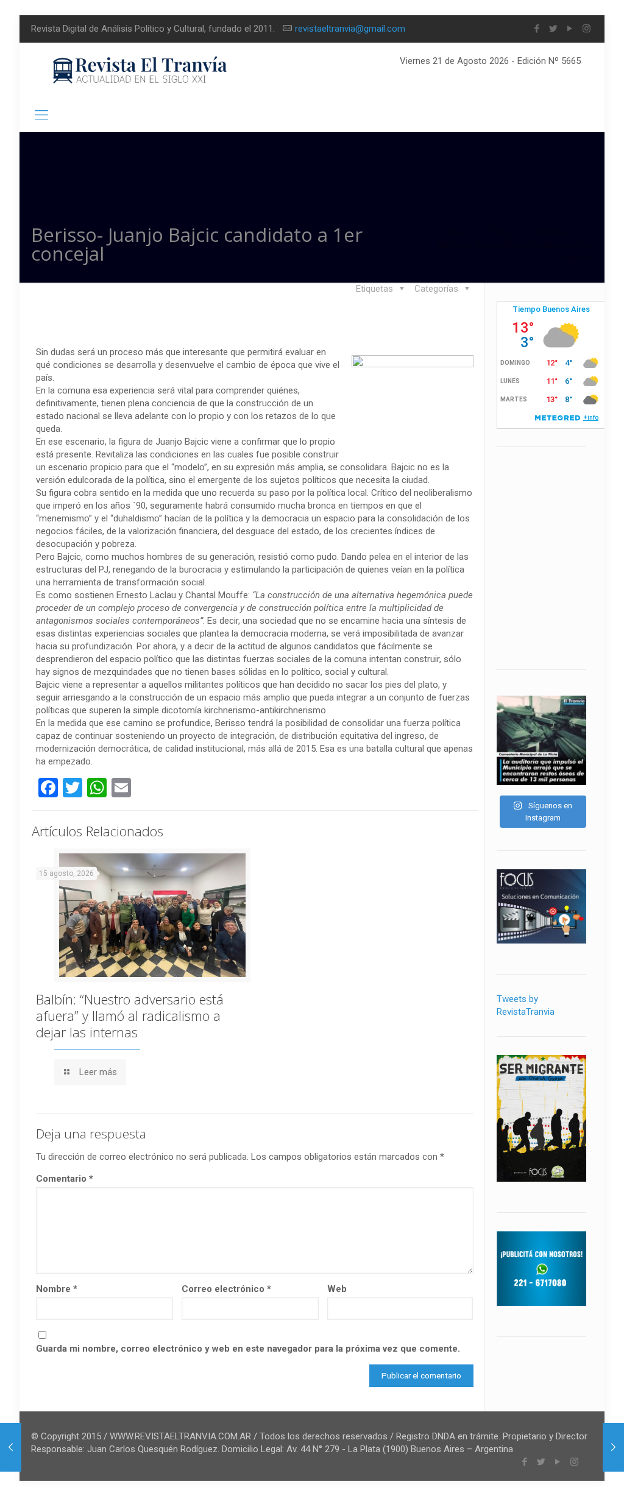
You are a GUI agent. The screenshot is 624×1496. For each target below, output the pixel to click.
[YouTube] (570, 28)
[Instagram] (586, 28)
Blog (500, 232)
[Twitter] (553, 28)
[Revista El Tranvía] (140, 70)
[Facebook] (537, 28)
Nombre (56, 1288)
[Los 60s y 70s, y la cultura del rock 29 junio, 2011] (613, 1447)
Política (551, 232)
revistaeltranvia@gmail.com (350, 28)
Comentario (64, 1178)
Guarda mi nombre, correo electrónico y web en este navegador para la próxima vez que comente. (248, 1348)
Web (337, 1288)
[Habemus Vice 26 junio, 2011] (10, 1447)
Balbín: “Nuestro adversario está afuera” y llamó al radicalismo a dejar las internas (130, 1015)
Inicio (453, 232)
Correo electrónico (226, 1288)
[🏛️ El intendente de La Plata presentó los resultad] (541, 740)
